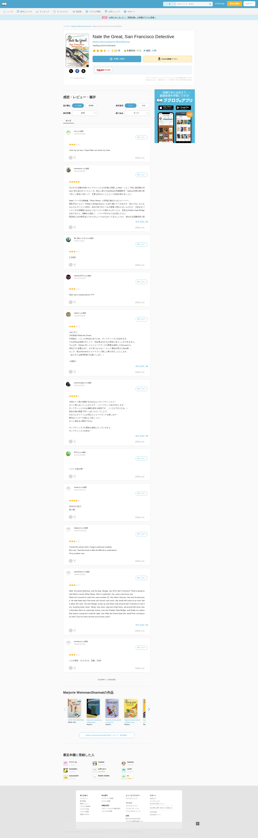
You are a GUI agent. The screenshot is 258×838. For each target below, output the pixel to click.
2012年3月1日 (79, 385)
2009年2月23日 (79, 574)
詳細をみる (140, 158)
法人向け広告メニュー (157, 803)
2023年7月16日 (79, 134)
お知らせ (153, 798)
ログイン (249, 4)
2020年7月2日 (79, 241)
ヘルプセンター (155, 801)
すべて (68, 121)
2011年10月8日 (79, 455)
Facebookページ (155, 814)
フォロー (142, 137)
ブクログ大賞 (84, 809)
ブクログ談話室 (85, 806)
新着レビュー (84, 803)
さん (76, 131)
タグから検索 (105, 801)
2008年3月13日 (79, 644)
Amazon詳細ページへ (170, 59)
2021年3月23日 (79, 171)
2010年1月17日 (79, 490)
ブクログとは (219, 4)
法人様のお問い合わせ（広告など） (161, 808)
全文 (143, 106)
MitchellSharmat (123, 42)
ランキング (83, 798)
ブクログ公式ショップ (133, 811)
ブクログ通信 (84, 811)
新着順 (91, 106)
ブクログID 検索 (106, 811)
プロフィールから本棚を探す (111, 808)
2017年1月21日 (79, 278)
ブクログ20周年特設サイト (135, 821)
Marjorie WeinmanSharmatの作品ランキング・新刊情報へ (107, 735)
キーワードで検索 (107, 798)
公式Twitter (153, 812)
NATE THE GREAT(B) (76, 720)
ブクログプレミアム (132, 808)
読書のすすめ (84, 814)
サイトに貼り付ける (77, 78)
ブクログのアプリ (131, 806)
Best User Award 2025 (133, 818)
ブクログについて (131, 798)
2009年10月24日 (80, 531)
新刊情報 (83, 801)
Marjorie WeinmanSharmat (104, 42)
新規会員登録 (234, 4)
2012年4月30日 (79, 316)
